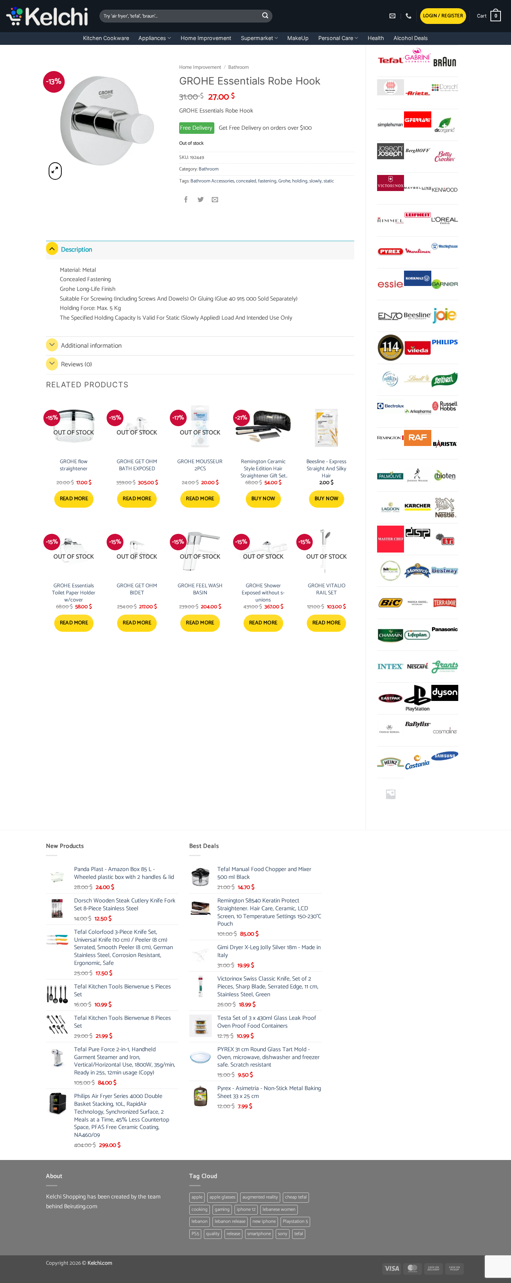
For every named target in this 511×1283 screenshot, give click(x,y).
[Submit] (265, 16)
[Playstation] (417, 698)
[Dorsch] (444, 87)
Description (76, 249)
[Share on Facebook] (186, 200)
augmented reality (260, 1197)
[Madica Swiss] (417, 602)
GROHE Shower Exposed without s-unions (263, 592)
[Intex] (390, 666)
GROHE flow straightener (74, 465)
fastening (267, 181)
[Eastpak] (390, 698)
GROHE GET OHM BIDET (137, 589)
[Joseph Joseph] (390, 151)
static (329, 181)
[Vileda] (417, 347)
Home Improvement (206, 38)
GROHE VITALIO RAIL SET (326, 589)
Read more (74, 499)
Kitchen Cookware (106, 38)
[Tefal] (390, 60)
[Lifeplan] (417, 634)
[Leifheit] (417, 214)
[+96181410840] (409, 16)
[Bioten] (444, 475)
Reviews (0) (76, 364)
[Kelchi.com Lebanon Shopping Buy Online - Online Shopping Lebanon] (47, 16)
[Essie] (390, 284)
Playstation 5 (295, 1221)
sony (282, 1234)
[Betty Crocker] (444, 156)
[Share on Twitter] (200, 200)
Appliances (152, 38)
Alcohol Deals (411, 38)
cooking (200, 1209)
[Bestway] (444, 571)
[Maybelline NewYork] (417, 188)
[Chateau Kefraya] (390, 730)
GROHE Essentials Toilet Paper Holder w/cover (73, 592)
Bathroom (238, 67)
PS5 (195, 1234)
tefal (298, 1234)
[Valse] (390, 87)
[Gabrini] (417, 55)
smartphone (259, 1234)
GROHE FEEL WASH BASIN (200, 589)
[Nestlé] (444, 507)
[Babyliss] (417, 724)
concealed (246, 181)
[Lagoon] (390, 507)
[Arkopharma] (417, 411)
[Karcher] (417, 507)
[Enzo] (390, 316)
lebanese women (279, 1209)
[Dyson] (444, 693)
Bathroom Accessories (212, 181)
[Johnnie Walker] (417, 475)
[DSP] (417, 533)
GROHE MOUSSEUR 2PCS (200, 465)
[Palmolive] (390, 475)
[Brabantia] (390, 794)
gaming (222, 1209)
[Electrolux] (390, 406)
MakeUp (298, 38)
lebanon (200, 1221)
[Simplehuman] (390, 125)
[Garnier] (444, 284)
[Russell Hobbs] (444, 406)
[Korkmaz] (417, 278)
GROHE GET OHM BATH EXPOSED (137, 465)
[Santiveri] (444, 380)
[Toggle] (52, 248)
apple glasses (222, 1197)
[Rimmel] (390, 220)
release (233, 1234)
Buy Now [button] (263, 499)
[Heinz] (390, 762)
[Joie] (444, 316)
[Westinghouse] (444, 247)
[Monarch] (417, 571)
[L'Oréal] (444, 220)
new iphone (264, 1221)
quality (213, 1234)
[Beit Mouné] (390, 571)
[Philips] (444, 342)
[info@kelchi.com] (393, 16)
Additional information (91, 346)
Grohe (284, 181)
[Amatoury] (390, 347)
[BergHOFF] (417, 151)
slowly (315, 181)
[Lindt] (417, 380)
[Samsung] (444, 757)
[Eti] (444, 539)
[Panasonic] (444, 629)
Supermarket (257, 38)
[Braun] (444, 61)
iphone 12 (246, 1209)
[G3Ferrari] (417, 119)
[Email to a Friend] (214, 200)
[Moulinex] (417, 252)
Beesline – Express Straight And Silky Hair (326, 468)
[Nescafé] (417, 666)
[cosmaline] (444, 730)
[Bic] (390, 602)
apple (197, 1197)
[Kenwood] (444, 188)
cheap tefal (296, 1197)
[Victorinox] (390, 183)
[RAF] (417, 438)
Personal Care (335, 38)
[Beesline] (417, 316)
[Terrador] (444, 602)
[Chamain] (390, 634)
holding (299, 181)
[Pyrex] (390, 252)
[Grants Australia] (444, 666)
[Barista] (444, 443)
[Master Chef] (390, 539)
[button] (443, 16)
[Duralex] (390, 380)
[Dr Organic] (444, 125)
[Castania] (417, 762)
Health (376, 38)
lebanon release (230, 1221)
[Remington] (390, 438)
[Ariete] (417, 92)
